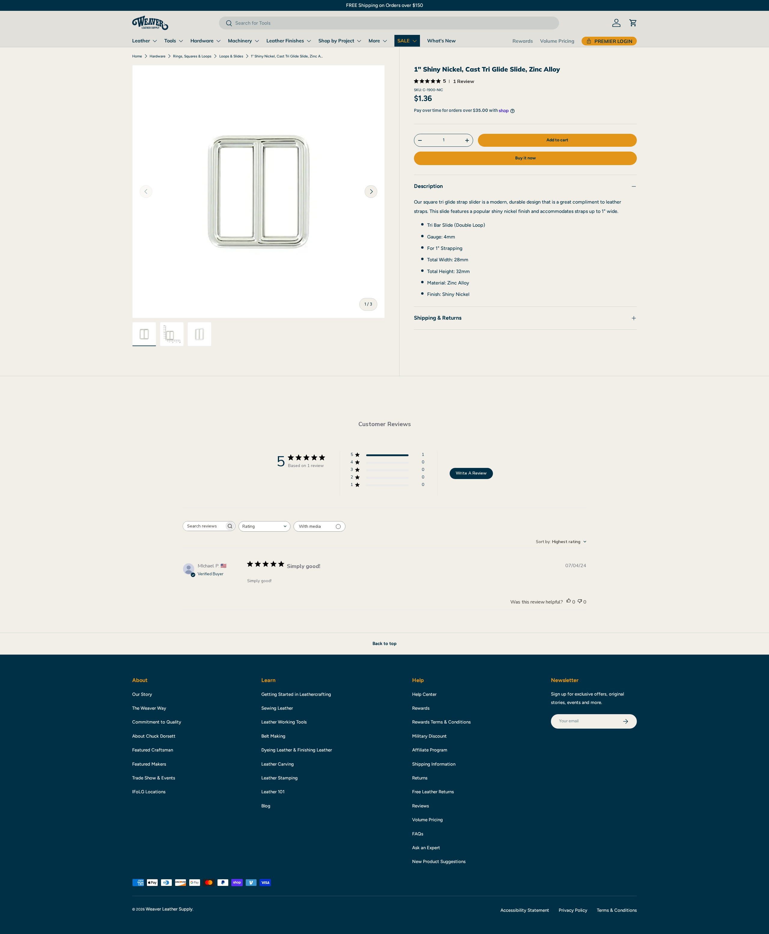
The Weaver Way (149, 708)
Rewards (522, 41)
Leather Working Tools (284, 722)
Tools (170, 41)
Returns (419, 778)
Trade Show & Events (153, 778)
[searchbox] (203, 526)
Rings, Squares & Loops (192, 56)
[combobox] (389, 23)
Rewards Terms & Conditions (441, 722)
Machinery (240, 41)
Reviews (420, 806)
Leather (141, 41)
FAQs (417, 834)
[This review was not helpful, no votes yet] (580, 602)
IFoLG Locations (149, 791)
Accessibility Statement (524, 910)
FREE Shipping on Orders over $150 (384, 5)
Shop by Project (336, 41)
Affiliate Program (429, 750)
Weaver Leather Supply (169, 909)
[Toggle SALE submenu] (414, 41)
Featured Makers (149, 764)
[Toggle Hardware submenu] (218, 41)
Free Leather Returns (433, 791)
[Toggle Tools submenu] (180, 41)
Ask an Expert (426, 847)
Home (137, 56)
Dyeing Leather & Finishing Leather (296, 750)
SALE (403, 41)
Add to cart (557, 140)
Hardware (202, 41)
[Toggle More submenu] (384, 41)
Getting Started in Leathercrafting (296, 694)
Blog (265, 806)
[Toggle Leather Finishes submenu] (308, 41)
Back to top (384, 643)
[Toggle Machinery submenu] (256, 41)
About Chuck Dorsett (153, 736)
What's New (441, 41)
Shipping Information (433, 764)
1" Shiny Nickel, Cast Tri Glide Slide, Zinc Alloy (287, 56)
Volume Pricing (557, 41)
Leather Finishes (285, 41)
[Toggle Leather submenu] (154, 41)
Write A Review (471, 473)
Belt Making (273, 736)
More (374, 41)
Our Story (142, 694)
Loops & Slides (231, 56)
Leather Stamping (279, 778)
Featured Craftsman (152, 750)
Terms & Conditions (617, 910)
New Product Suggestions (439, 861)
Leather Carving (277, 764)
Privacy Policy (573, 910)
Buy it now (525, 158)
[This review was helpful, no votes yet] (569, 602)
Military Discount (429, 736)
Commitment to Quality (156, 722)
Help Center (424, 694)
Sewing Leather (277, 708)
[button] (633, 22)
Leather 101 (272, 791)
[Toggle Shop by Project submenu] (359, 41)
